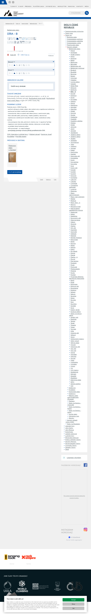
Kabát (73, 150)
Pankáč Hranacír (76, 237)
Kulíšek (73, 172)
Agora (73, 50)
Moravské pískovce (72, 438)
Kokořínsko (69, 432)
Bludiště (73, 72)
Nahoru (48, 179)
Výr (72, 368)
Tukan (73, 327)
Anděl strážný (75, 54)
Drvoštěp (74, 99)
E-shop (20, 6)
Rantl (72, 280)
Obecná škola (75, 220)
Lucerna (73, 189)
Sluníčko (74, 304)
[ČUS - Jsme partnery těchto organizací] (74, 586)
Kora (72, 166)
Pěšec (73, 245)
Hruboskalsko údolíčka (75, 41)
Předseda (28, 6)
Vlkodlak (74, 354)
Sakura (73, 294)
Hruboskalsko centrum (75, 39)
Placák (73, 255)
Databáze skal (51, 6)
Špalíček (74, 319)
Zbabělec (74, 378)
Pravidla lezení (21, 136)
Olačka (73, 226)
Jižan (72, 144)
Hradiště (73, 119)
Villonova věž (75, 347)
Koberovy (72, 394)
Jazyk (72, 129)
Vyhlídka (74, 364)
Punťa (73, 273)
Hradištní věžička (76, 121)
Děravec (73, 88)
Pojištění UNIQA (38, 6)
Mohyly (73, 204)
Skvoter (73, 300)
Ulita (72, 331)
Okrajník (73, 224)
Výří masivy (75, 370)
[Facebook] (10, 2)
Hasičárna (74, 105)
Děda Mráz (74, 86)
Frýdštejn (72, 390)
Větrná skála (75, 343)
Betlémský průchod (77, 68)
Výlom (73, 366)
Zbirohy (71, 418)
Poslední (74, 263)
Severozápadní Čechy (72, 443)
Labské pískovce (71, 434)
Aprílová (73, 58)
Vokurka (73, 356)
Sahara (73, 292)
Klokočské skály (74, 392)
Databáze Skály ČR (10, 23)
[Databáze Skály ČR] (13, 13)
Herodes (74, 107)
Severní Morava (70, 441)
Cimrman (74, 78)
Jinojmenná (75, 142)
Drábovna (72, 388)
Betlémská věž (76, 66)
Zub (72, 386)
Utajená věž (75, 333)
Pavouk (73, 243)
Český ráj (18, 23)
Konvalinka (74, 162)
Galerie (73, 101)
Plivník (73, 259)
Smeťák (73, 306)
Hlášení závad (34, 134)
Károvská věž (75, 156)
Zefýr (72, 382)
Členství (13, 6)
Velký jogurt (75, 341)
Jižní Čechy (69, 428)
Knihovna (71, 6)
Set (73, 608)
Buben (73, 76)
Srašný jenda (75, 310)
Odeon (73, 222)
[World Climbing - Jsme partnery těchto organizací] (22, 586)
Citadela (73, 80)
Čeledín (73, 84)
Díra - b (73, 92)
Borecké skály (72, 37)
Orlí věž (73, 228)
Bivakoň (73, 70)
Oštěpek (73, 234)
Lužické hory (69, 436)
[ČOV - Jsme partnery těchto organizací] (57, 586)
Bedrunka (74, 62)
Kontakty (79, 6)
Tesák (73, 323)
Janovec (73, 127)
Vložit (14, 172)
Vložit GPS (13, 55)
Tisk (55, 179)
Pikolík (73, 253)
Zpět (41, 179)
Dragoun (74, 95)
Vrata (72, 360)
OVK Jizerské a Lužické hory (17, 134)
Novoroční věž (76, 218)
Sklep (73, 298)
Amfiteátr (74, 52)
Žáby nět (10, 70)
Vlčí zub (73, 350)
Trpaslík (73, 325)
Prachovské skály (73, 45)
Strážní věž (74, 317)
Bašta (72, 60)
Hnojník (73, 113)
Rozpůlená (74, 288)
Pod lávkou (74, 261)
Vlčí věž (73, 348)
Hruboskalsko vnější (74, 43)
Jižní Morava (69, 430)
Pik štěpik (74, 251)
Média (87, 6)
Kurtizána (74, 177)
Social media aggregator (74, 540)
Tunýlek (73, 329)
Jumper (73, 148)
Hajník (73, 103)
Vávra (72, 337)
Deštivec (74, 90)
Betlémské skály (33, 23)
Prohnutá (74, 267)
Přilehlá (73, 271)
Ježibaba (74, 140)
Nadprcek (74, 212)
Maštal (73, 199)
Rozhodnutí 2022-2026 (37, 98)
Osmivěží (74, 232)
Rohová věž (75, 286)
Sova (72, 308)
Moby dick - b (75, 203)
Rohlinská (74, 284)
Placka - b (74, 257)
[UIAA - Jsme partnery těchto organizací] (8, 586)
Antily (73, 56)
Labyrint (73, 179)
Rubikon (73, 290)
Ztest (67, 449)
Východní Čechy (71, 445)
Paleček (73, 236)
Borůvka (73, 74)
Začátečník (74, 372)
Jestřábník (74, 133)
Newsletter (62, 6)
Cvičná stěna (75, 82)
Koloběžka (74, 158)
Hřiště (73, 125)
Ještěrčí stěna (75, 134)
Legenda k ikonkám (74, 458)
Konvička (74, 164)
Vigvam (73, 345)
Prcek (73, 265)
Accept (73, 600)
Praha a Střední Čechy (73, 439)
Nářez (73, 214)
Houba (73, 115)
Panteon (72, 401)
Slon (72, 302)
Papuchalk (74, 239)
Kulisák (73, 170)
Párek (73, 241)
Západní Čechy (70, 447)
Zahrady (73, 374)
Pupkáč (73, 275)
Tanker (73, 321)
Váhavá (73, 335)
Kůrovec (73, 176)
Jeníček (73, 131)
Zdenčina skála (76, 380)
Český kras (69, 33)
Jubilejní (73, 146)
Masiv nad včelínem (77, 197)
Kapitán (73, 154)
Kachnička (74, 152)
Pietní (73, 249)
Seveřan (73, 296)
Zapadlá (73, 376)
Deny (73, 604)
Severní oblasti (25, 23)
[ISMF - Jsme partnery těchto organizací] (40, 586)
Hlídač (73, 111)
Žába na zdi (10, 62)
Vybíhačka (74, 362)
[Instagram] (13, 2)
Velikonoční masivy (77, 339)
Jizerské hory (69, 426)
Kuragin (73, 174)
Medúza (73, 201)
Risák (72, 282)
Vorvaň (73, 358)
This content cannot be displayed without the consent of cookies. (74, 497)
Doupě (73, 93)
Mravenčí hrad (76, 206)
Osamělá (74, 230)
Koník (73, 160)
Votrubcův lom (74, 416)
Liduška (73, 181)
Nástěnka (74, 216)
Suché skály (73, 414)
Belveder (74, 64)
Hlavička (74, 109)
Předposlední (75, 269)
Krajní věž (74, 168)
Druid (72, 97)
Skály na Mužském (73, 424)
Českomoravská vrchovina (74, 31)
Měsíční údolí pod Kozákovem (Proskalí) (73, 397)
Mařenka (74, 191)
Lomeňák (74, 183)
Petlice (73, 247)
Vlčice (73, 352)
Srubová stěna (76, 312)
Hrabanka (74, 117)
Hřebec (73, 123)
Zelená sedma (76, 384)
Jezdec (73, 138)
